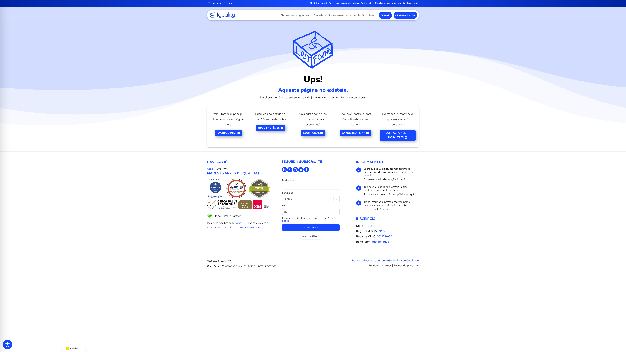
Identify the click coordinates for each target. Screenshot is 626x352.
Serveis (318, 15)
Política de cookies (380, 265)
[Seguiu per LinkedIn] (284, 169)
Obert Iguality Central (376, 209)
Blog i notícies (269, 128)
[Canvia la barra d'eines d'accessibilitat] (7, 344)
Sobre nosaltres (338, 15)
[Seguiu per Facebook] (306, 169)
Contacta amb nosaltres (396, 135)
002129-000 (384, 236)
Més (371, 15)
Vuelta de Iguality (396, 3)
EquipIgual (412, 3)
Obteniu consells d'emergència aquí (384, 179)
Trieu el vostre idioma (220, 3)
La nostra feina (353, 133)
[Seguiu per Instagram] (295, 169)
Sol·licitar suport (318, 3)
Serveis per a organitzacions (344, 3)
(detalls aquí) (380, 241)
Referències (367, 3)
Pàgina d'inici (226, 133)
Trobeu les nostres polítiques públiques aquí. (389, 194)
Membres (380, 3)
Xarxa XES (240, 222)
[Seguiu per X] (289, 169)
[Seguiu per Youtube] (301, 169)
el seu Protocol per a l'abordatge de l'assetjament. (234, 227)
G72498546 (369, 225)
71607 (381, 231)
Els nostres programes (295, 15)
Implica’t (358, 15)
